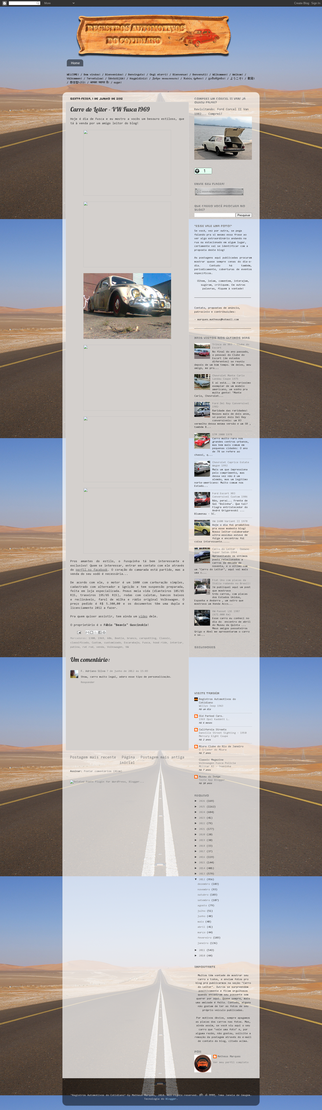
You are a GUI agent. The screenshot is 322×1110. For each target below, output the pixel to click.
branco (131, 638)
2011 (203, 950)
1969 (101, 638)
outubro (204, 895)
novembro (204, 889)
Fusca (146, 642)
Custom (96, 642)
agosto (203, 905)
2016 (203, 857)
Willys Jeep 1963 (211, 706)
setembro (204, 900)
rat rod (88, 647)
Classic (164, 638)
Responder (88, 682)
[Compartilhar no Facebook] (100, 632)
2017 (203, 851)
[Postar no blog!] (91, 632)
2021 (203, 829)
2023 (203, 818)
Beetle (119, 638)
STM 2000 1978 (222, 434)
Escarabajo (131, 642)
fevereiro (205, 938)
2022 (203, 823)
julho (202, 911)
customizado (112, 642)
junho (202, 916)
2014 (203, 868)
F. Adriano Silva (93, 671)
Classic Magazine (211, 760)
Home (75, 63)
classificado (79, 642)
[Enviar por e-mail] (87, 632)
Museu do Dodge (209, 776)
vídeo (143, 616)
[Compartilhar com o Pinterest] (104, 632)
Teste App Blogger (212, 780)
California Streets (212, 729)
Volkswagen (114, 647)
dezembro (204, 884)
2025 (203, 807)
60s (109, 638)
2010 (203, 955)
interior (176, 642)
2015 (203, 862)
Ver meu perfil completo (230, 1062)
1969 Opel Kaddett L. (214, 719)
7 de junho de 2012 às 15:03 (127, 671)
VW (127, 647)
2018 (203, 846)
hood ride (160, 642)
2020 (203, 834)
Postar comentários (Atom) (103, 771)
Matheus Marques (229, 1056)
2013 (203, 874)
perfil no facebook (92, 570)
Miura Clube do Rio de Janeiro (221, 746)
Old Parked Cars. (211, 716)
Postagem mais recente (93, 757)
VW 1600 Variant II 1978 (230, 521)
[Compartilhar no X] (96, 632)
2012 (203, 879)
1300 (92, 638)
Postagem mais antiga (162, 757)
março (202, 932)
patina (75, 647)
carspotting (147, 638)
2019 (203, 840)
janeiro (204, 943)
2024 (203, 812)
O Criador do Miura (212, 750)
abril (202, 927)
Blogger (171, 1099)
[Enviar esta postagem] (79, 632)
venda (100, 647)
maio (201, 922)
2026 (203, 801)
